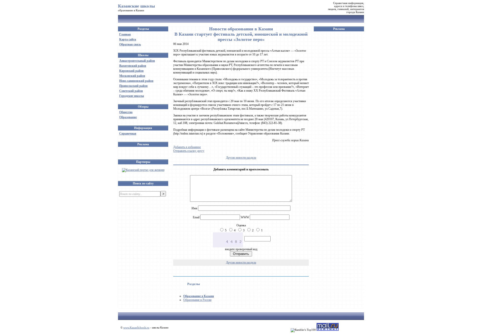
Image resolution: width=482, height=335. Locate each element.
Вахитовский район (132, 66)
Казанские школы (136, 6)
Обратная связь (130, 44)
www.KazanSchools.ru (136, 327)
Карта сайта (127, 39)
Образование (128, 117)
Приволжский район (133, 86)
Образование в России (197, 300)
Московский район (132, 76)
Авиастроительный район (137, 60)
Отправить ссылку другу (188, 151)
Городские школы (131, 96)
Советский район (131, 91)
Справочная (127, 133)
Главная (125, 34)
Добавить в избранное (187, 147)
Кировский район (131, 71)
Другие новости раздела (241, 157)
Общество (126, 112)
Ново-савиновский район (136, 81)
